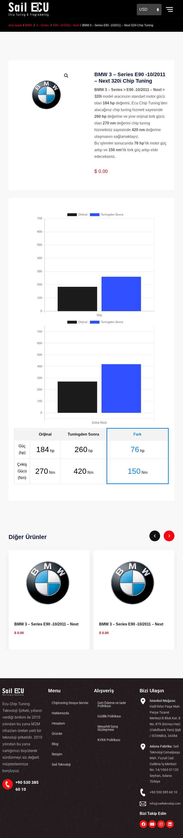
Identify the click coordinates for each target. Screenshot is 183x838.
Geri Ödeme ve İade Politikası (111, 704)
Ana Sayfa (15, 25)
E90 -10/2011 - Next (66, 25)
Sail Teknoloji (61, 764)
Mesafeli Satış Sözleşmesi (107, 728)
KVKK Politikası (108, 740)
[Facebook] (143, 824)
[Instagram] (161, 824)
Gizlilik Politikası (109, 716)
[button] (66, 75)
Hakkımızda (60, 713)
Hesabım (58, 723)
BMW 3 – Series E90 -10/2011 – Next (46, 624)
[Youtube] (152, 824)
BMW (28, 25)
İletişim (57, 754)
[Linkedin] (170, 824)
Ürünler (57, 734)
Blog (55, 744)
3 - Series (42, 25)
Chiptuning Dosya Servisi (70, 703)
